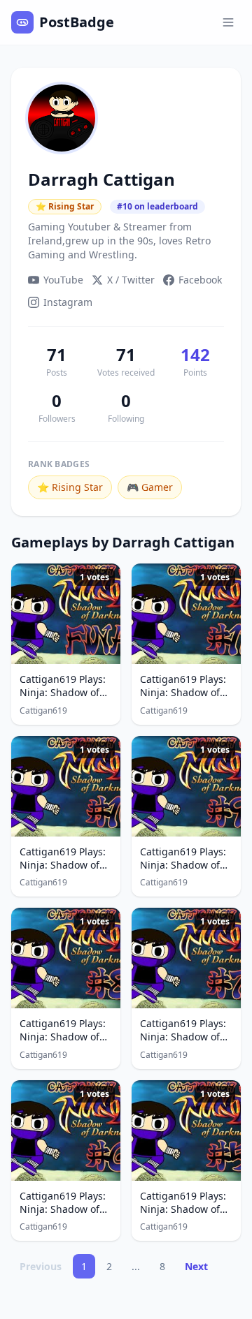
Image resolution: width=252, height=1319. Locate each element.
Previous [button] (41, 1266)
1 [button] (84, 1266)
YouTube (63, 279)
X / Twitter (131, 279)
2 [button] (109, 1266)
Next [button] (196, 1266)
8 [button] (162, 1266)
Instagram (67, 302)
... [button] (136, 1266)
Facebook (200, 279)
